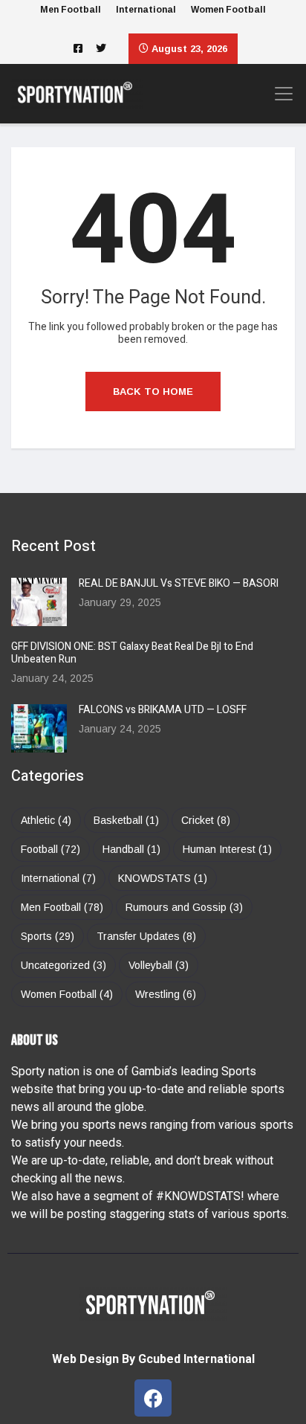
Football (50, 849)
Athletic (46, 820)
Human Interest (227, 849)
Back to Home (153, 391)
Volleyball (158, 965)
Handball (131, 849)
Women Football (228, 9)
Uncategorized (63, 965)
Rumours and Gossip (184, 907)
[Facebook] (153, 1398)
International (146, 9)
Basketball (126, 820)
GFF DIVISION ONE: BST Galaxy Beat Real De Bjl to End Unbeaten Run (132, 653)
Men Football (70, 9)
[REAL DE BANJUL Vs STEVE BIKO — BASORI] (39, 602)
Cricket (205, 820)
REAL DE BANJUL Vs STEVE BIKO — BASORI (179, 583)
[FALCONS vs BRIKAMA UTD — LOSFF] (39, 728)
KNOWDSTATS (162, 878)
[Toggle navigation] (279, 94)
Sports (47, 936)
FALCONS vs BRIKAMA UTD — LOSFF (163, 710)
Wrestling (165, 994)
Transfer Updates (146, 936)
